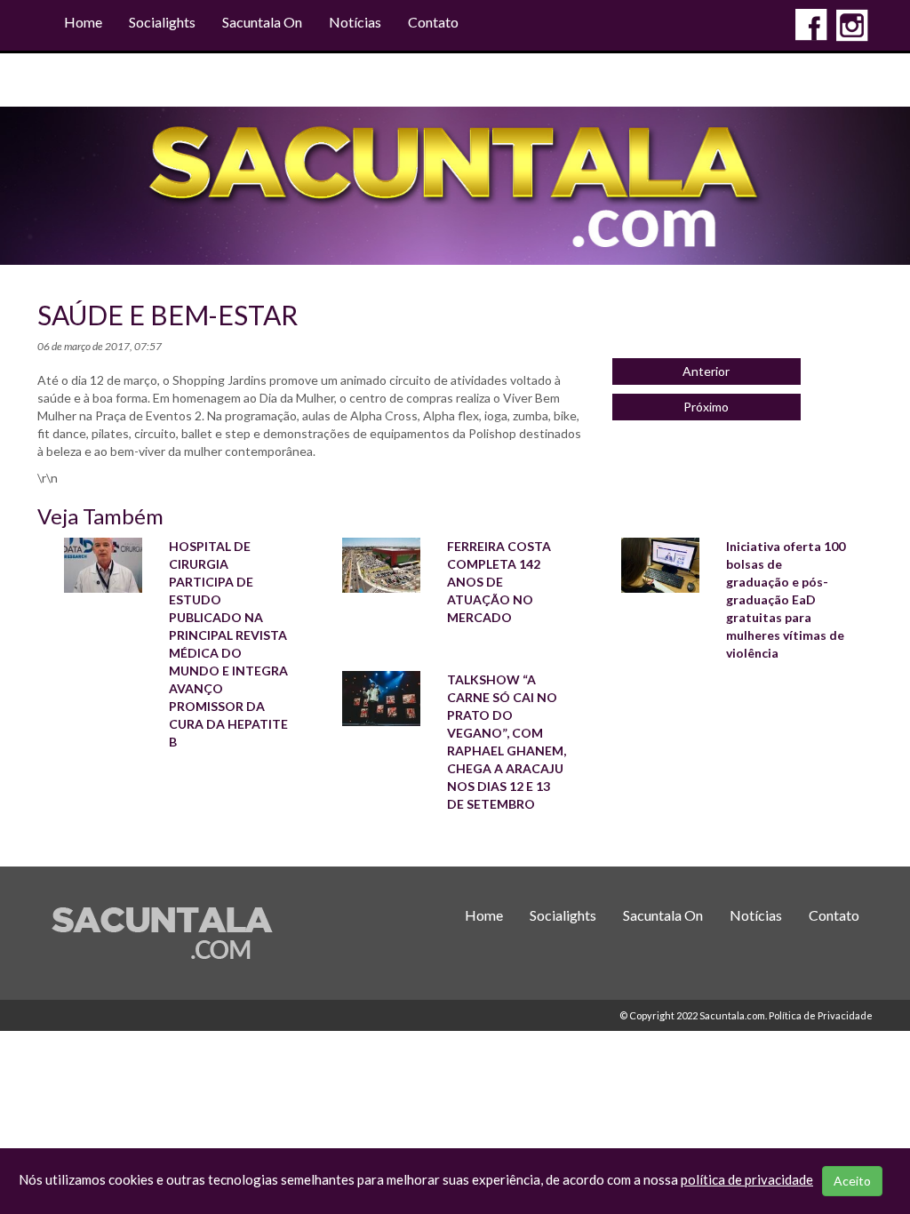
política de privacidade (747, 1179)
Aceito (852, 1180)
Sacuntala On (262, 21)
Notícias (355, 21)
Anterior (706, 371)
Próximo (706, 406)
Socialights (162, 21)
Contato (433, 21)
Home (83, 21)
